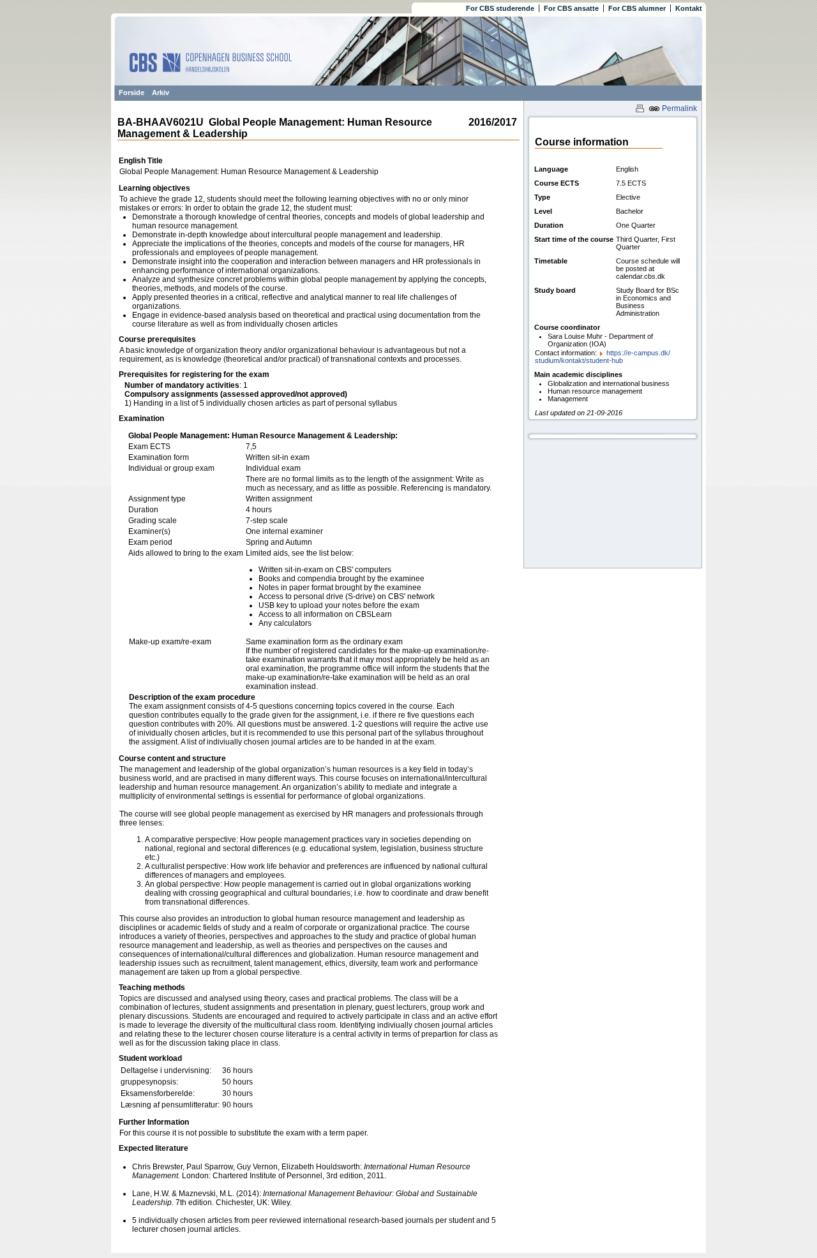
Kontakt (688, 8)
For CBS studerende (500, 8)
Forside (131, 92)
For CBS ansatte (571, 8)
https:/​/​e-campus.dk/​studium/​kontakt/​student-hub (602, 356)
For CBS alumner (637, 8)
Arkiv (160, 92)
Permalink (678, 108)
